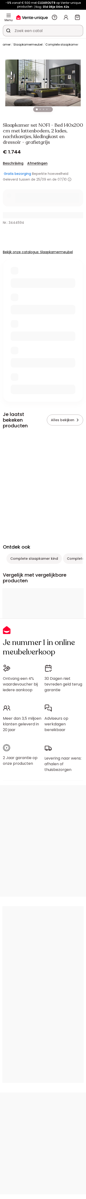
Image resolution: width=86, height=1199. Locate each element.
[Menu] (8, 15)
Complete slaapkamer (61, 44)
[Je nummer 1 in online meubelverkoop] (32, 17)
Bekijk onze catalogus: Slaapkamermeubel (38, 252)
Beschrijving (13, 163)
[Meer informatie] (69, 179)
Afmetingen (37, 163)
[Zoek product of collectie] (8, 30)
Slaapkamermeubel (28, 44)
